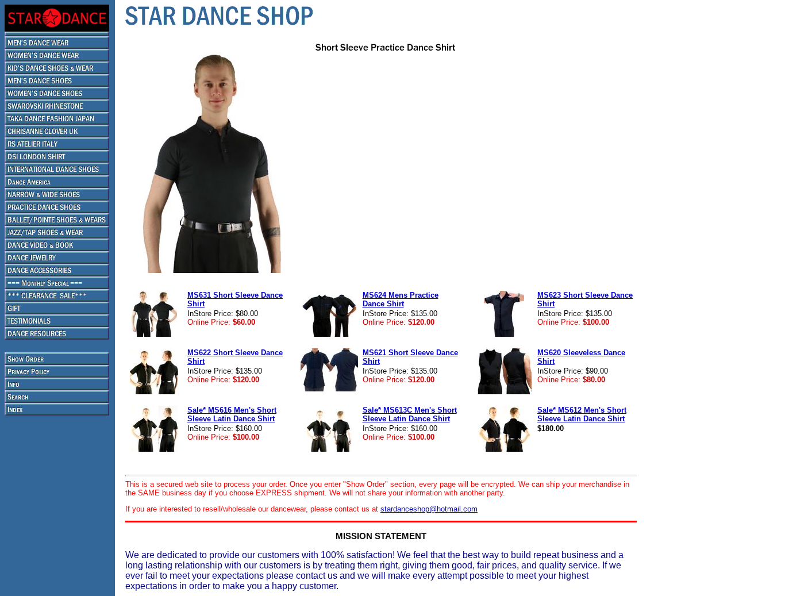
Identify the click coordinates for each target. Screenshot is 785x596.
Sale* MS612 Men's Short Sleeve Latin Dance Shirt (581, 414)
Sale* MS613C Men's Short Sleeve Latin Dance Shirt (410, 414)
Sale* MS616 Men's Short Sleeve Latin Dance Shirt (231, 414)
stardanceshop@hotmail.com (429, 509)
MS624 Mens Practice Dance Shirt (400, 299)
